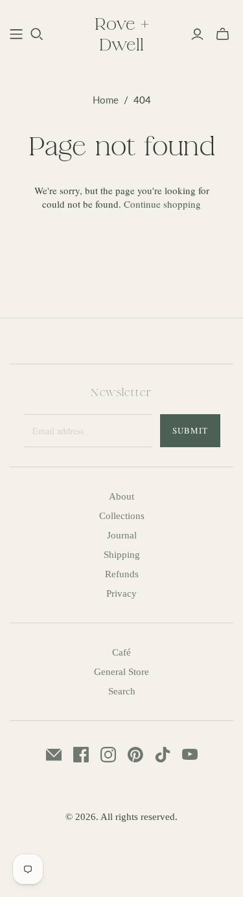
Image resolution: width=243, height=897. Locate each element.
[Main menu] (16, 34)
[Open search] (36, 34)
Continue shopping (162, 203)
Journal (122, 535)
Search (121, 691)
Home (106, 99)
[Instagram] (108, 754)
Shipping (122, 554)
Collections (122, 516)
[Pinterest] (135, 754)
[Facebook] (81, 754)
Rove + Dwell (122, 33)
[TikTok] (162, 754)
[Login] (197, 34)
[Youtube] (190, 754)
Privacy (121, 593)
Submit (190, 430)
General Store (121, 672)
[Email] (54, 754)
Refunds (122, 574)
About (121, 496)
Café (121, 652)
